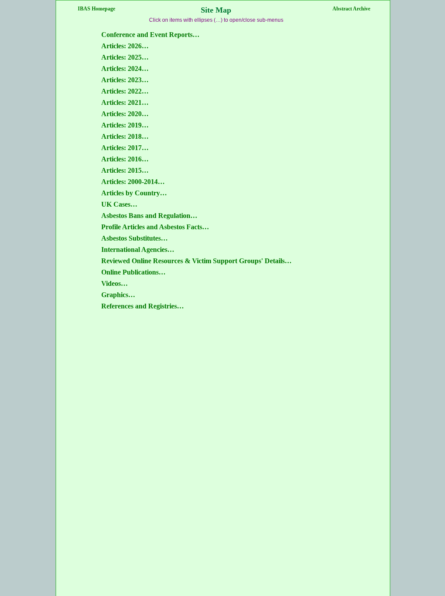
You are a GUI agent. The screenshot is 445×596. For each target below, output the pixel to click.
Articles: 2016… (125, 159)
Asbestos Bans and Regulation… (149, 215)
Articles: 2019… (125, 125)
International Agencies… (137, 249)
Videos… (114, 283)
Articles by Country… (134, 193)
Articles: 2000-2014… (133, 181)
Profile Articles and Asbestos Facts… (155, 227)
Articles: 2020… (125, 113)
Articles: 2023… (125, 80)
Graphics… (118, 294)
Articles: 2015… (125, 170)
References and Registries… (142, 306)
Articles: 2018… (125, 136)
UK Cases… (119, 204)
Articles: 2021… (125, 102)
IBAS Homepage (96, 9)
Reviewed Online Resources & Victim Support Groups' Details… (196, 261)
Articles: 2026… (125, 46)
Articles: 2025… (125, 57)
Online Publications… (133, 272)
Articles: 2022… (125, 91)
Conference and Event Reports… (150, 34)
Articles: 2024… (125, 68)
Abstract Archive (351, 9)
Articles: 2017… (125, 147)
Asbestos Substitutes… (134, 238)
